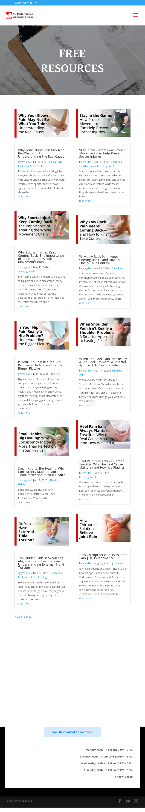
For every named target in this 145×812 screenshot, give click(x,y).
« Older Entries (22, 616)
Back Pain (117, 268)
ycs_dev (25, 161)
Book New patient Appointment (72, 732)
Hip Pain (55, 373)
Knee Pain (30, 577)
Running (42, 577)
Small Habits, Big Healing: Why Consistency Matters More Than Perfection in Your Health (41, 471)
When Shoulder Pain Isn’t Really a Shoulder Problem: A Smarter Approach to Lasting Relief (103, 362)
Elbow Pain (55, 161)
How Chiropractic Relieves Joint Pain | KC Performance (103, 556)
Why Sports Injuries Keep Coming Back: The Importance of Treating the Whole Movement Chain (41, 257)
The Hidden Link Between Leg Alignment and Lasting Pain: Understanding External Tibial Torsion (41, 563)
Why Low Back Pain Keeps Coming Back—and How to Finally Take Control (99, 259)
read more (24, 196)
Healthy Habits (87, 166)
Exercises (56, 573)
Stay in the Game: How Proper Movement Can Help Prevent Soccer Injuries (102, 153)
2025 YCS (26, 800)
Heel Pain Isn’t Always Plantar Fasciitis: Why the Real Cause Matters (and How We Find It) (101, 464)
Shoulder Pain (38, 166)
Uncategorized (26, 271)
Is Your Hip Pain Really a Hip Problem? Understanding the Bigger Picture (40, 365)
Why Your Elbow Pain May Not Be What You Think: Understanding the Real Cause (41, 153)
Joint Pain (23, 166)
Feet (20, 577)
